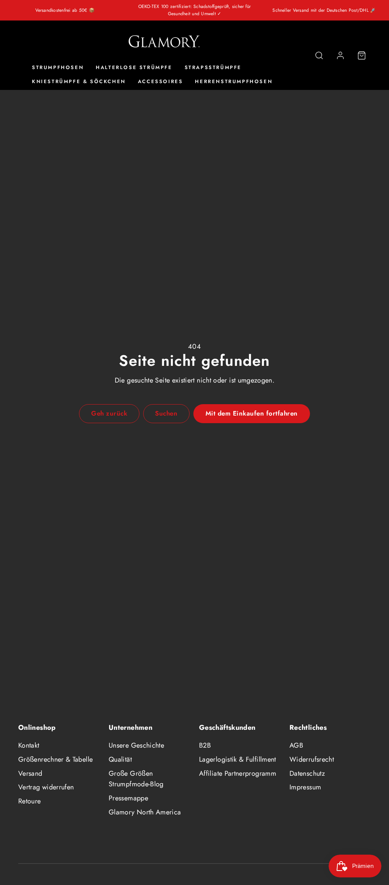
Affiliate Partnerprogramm (237, 773)
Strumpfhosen (58, 67)
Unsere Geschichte (136, 745)
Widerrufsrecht (311, 759)
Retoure (29, 801)
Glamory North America (145, 812)
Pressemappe (128, 798)
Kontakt (29, 745)
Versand (30, 773)
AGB (296, 745)
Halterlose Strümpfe (134, 67)
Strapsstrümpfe (213, 67)
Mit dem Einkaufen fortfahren (252, 413)
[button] (319, 55)
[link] (340, 55)
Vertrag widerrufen (46, 787)
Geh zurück (109, 413)
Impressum (305, 787)
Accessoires (160, 81)
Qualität (120, 759)
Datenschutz (307, 773)
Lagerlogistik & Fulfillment (237, 759)
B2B (205, 745)
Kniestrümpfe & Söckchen (79, 81)
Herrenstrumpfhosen (233, 81)
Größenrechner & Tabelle (55, 759)
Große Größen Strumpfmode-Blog (136, 778)
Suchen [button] (166, 413)
